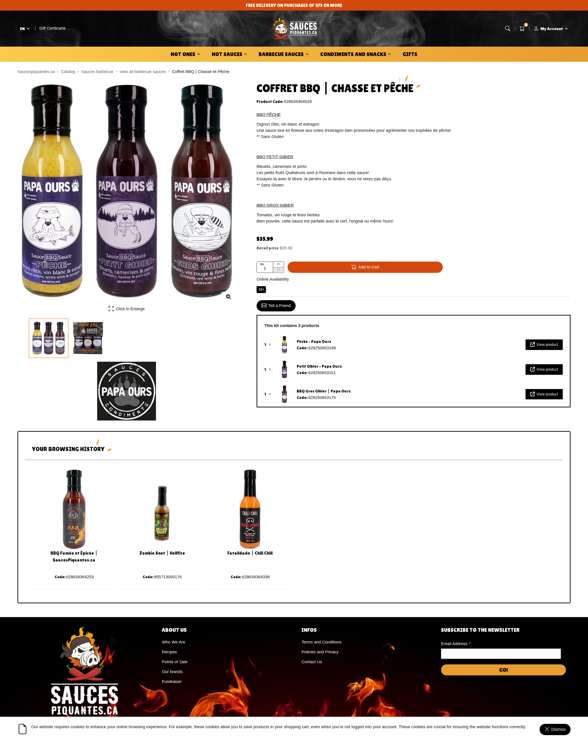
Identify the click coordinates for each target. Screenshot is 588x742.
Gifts (410, 54)
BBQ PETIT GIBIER (275, 157)
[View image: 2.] (88, 338)
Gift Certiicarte (52, 28)
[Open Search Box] (507, 28)
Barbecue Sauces (281, 54)
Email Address (456, 644)
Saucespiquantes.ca (36, 71)
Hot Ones (183, 54)
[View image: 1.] (48, 338)
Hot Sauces (227, 54)
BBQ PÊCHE (269, 114)
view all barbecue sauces (143, 71)
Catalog (68, 71)
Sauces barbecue (97, 71)
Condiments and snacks (353, 54)
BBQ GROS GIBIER (275, 205)
